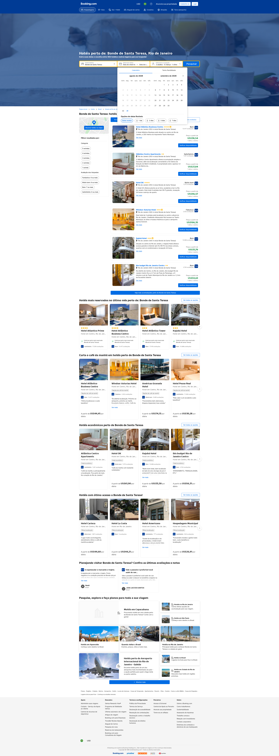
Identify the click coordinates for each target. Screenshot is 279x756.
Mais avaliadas (191, 120)
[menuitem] (87, 9)
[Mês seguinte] (183, 75)
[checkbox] (149, 84)
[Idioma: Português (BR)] (145, 4)
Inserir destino (89, 63)
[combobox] (98, 65)
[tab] (135, 70)
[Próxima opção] (200, 327)
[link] (94, 148)
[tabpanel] (152, 98)
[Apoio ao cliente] (151, 4)
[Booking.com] (89, 4)
